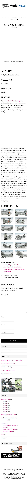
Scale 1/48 (16, 275)
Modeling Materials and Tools (8, 414)
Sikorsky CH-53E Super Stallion (13, 267)
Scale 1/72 (5, 411)
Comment (4, 295)
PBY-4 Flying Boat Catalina (11, 265)
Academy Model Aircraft (12, 277)
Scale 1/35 (5, 407)
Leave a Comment (20, 61)
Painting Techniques (8, 431)
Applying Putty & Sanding (8, 370)
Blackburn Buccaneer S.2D (8, 363)
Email (3, 324)
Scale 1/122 (5, 401)
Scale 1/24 (5, 403)
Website (3, 332)
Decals (5, 427)
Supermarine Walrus (6, 374)
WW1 (2, 434)
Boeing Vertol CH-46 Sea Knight (12, 101)
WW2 (2, 438)
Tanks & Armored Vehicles (8, 418)
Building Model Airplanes (9, 425)
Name (3, 317)
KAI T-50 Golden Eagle (7, 367)
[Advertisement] (14, 44)
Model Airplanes (10, 275)
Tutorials (3, 423)
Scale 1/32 (5, 405)
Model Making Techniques (10, 429)
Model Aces (14, 5)
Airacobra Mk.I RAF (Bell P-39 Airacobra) (11, 360)
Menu (14, 12)
